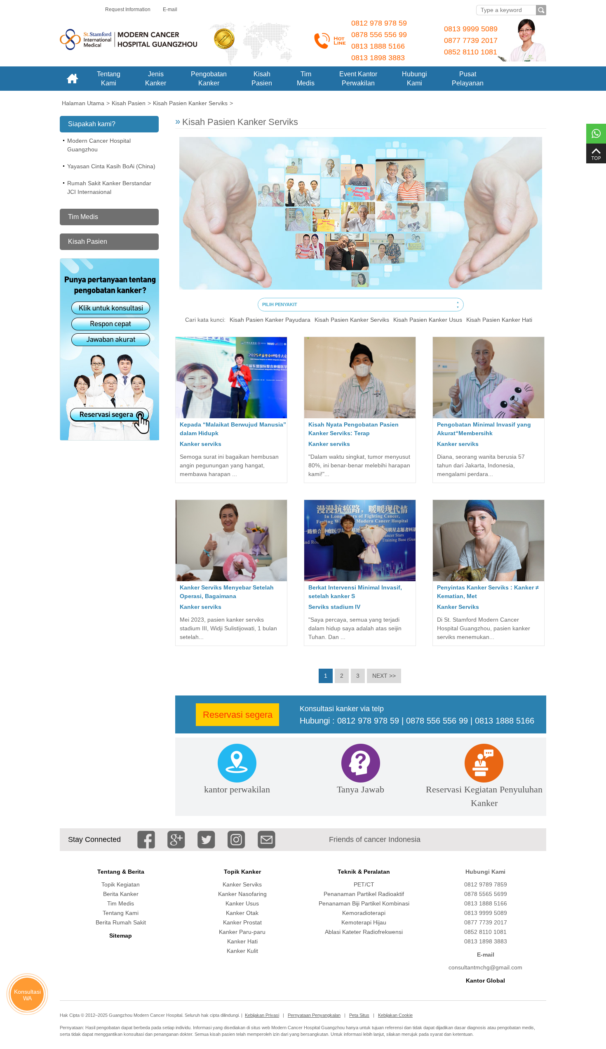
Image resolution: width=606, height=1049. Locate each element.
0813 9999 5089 (471, 29)
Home (72, 78)
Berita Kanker (121, 894)
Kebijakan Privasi (262, 1015)
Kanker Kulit (242, 951)
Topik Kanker (242, 871)
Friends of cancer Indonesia (374, 839)
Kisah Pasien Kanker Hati (499, 319)
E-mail (170, 9)
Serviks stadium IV (334, 606)
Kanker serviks (200, 444)
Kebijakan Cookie (395, 1015)
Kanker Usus (242, 903)
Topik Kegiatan (120, 884)
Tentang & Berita (120, 871)
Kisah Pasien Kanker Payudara (270, 319)
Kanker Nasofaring (242, 894)
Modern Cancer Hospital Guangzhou (99, 145)
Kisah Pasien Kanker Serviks (352, 319)
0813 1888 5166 (378, 46)
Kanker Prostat (242, 922)
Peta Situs (359, 1015)
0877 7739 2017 (471, 40)
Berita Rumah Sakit (121, 922)
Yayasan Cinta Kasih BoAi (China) (111, 166)
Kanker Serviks (458, 606)
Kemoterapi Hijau (363, 922)
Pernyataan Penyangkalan (314, 1015)
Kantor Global (485, 980)
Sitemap (120, 935)
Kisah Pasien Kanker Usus (427, 319)
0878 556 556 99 (379, 35)
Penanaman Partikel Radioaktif (364, 894)
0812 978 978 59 (379, 23)
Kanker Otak (242, 913)
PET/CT (364, 884)
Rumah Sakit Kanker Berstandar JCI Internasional (109, 187)
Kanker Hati (242, 941)
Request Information (127, 9)
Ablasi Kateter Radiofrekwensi (364, 932)
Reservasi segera (237, 715)
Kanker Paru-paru (242, 932)
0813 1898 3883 (378, 58)
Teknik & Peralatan (364, 871)
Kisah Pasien (87, 241)
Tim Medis (83, 216)
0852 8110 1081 (470, 52)
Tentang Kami (121, 913)
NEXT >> (384, 675)
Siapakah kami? (91, 123)
